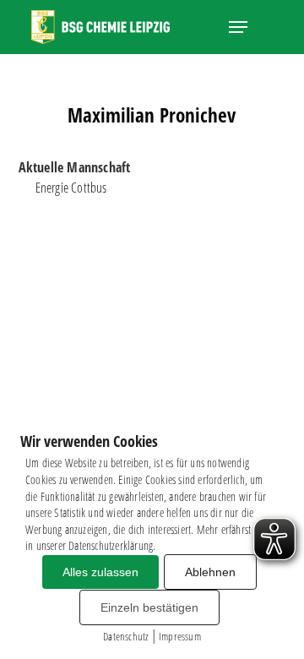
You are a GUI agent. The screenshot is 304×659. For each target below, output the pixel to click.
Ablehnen (210, 572)
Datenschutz (125, 636)
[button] (238, 27)
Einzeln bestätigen (149, 607)
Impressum (180, 636)
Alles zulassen (100, 572)
